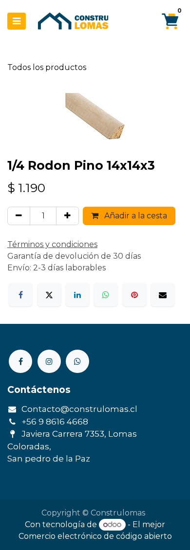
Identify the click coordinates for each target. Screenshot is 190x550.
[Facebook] (20, 294)
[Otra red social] (77, 361)
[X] (49, 294)
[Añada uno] (67, 216)
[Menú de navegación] (16, 21)
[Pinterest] (134, 294)
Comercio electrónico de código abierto (95, 536)
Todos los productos (46, 67)
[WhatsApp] (105, 294)
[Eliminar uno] (18, 216)
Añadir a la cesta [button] (134, 215)
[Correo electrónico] (162, 294)
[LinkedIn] (77, 294)
